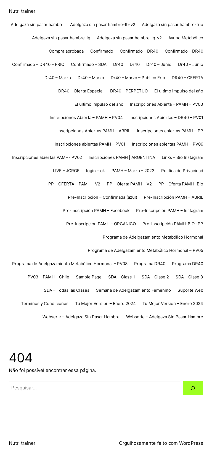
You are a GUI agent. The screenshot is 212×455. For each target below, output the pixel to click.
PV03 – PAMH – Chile (48, 277)
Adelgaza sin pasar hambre (37, 24)
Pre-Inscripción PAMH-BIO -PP (172, 223)
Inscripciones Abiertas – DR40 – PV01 (166, 117)
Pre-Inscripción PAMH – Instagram (169, 210)
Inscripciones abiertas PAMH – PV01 (90, 144)
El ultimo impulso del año (178, 91)
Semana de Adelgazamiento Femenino (133, 290)
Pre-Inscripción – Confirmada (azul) (102, 197)
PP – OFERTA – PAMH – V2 (74, 184)
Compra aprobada (66, 51)
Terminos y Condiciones (44, 303)
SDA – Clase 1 (121, 277)
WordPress (191, 443)
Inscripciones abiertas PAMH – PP (170, 130)
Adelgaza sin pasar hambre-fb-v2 (102, 24)
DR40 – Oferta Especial (81, 91)
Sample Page (89, 277)
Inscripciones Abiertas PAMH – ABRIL (93, 130)
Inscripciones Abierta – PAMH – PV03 (166, 104)
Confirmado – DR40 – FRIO (38, 64)
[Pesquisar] (193, 388)
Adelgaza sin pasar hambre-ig (61, 37)
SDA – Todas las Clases (66, 290)
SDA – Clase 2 (155, 277)
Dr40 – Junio (158, 64)
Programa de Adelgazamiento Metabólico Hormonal (153, 237)
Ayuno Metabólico (185, 37)
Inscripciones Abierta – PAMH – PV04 (86, 117)
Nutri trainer (22, 11)
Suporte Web (190, 290)
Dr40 (118, 64)
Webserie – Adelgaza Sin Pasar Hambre (81, 316)
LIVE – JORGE (66, 170)
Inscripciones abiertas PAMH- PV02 (47, 157)
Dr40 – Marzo (57, 77)
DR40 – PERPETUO (129, 91)
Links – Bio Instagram (182, 157)
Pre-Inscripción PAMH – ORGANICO (101, 223)
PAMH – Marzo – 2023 (133, 170)
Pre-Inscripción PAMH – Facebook (96, 210)
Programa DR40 (149, 263)
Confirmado (101, 51)
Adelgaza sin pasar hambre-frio (172, 24)
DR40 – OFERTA (187, 77)
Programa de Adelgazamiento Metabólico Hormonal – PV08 (70, 263)
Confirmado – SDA (89, 64)
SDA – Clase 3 (189, 277)
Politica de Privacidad (182, 170)
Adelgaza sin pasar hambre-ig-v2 (129, 37)
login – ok (95, 170)
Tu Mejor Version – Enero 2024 (105, 303)
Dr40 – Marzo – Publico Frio (138, 77)
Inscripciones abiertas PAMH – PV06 (167, 144)
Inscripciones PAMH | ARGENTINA (122, 157)
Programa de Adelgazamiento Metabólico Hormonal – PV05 (145, 250)
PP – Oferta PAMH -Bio (180, 184)
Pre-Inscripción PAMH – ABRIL (173, 197)
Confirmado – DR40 (139, 51)
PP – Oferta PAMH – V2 (129, 184)
